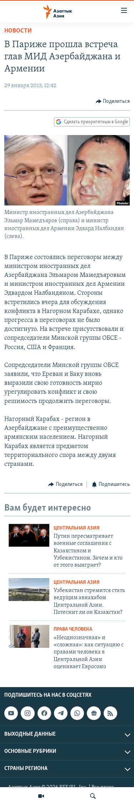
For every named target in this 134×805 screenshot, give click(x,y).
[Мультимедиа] (41, 796)
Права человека (73, 629)
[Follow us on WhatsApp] (77, 713)
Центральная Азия (77, 528)
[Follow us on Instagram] (27, 713)
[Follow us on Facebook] (44, 713)
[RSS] (110, 713)
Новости (18, 31)
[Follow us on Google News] (93, 713)
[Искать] (93, 796)
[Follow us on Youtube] (11, 713)
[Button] (113, 101)
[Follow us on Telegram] (61, 713)
